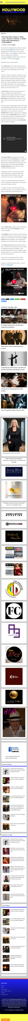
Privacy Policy (3, 992)
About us (2, 987)
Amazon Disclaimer (4, 989)
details (15, 53)
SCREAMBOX (11, 49)
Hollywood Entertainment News (15, 2)
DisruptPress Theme (19, 1009)
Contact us (2, 985)
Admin (13, 44)
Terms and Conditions (4, 994)
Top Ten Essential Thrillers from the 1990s (12, 410)
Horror (3, 33)
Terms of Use (10, 1007)
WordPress (11, 1009)
